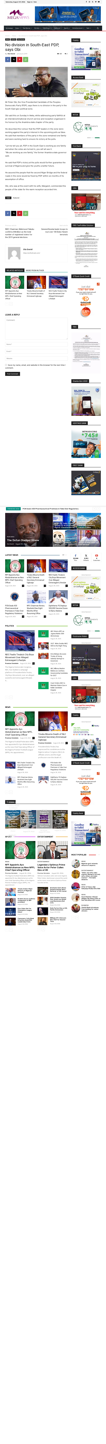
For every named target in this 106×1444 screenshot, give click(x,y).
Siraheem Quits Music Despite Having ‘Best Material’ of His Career (58, 889)
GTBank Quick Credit (81, 763)
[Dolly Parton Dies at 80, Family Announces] (42, 911)
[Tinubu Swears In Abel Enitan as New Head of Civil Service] (89, 538)
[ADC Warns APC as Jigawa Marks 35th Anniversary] (43, 633)
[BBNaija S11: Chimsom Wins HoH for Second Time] (42, 921)
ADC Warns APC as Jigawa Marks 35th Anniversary (57, 633)
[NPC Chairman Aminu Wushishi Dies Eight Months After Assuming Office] (36, 596)
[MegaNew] (19, 14)
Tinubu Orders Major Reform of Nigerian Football (25, 890)
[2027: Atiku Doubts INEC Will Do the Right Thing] (43, 646)
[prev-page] (6, 303)
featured (16, 198)
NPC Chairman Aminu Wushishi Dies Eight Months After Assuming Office (53, 509)
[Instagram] (89, 1)
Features (10, 537)
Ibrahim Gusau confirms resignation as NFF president (26, 900)
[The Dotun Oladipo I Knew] (29, 530)
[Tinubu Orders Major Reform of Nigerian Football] (10, 892)
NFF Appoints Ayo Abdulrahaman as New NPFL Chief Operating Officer (18, 732)
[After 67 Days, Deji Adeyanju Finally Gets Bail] (75, 886)
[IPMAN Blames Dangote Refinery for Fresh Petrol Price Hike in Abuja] (65, 538)
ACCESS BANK (79, 568)
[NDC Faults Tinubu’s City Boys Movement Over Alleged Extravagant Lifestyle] (58, 282)
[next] (98, 508)
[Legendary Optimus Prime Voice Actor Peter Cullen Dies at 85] (52, 850)
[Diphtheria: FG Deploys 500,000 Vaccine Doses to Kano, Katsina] (58, 596)
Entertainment (45, 837)
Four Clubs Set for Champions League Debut (25, 910)
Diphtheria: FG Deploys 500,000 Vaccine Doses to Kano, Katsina (58, 608)
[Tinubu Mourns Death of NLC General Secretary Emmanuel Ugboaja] (36, 282)
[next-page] (11, 303)
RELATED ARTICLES (15, 270)
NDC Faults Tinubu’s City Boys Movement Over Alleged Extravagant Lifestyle (19, 657)
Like (75, 555)
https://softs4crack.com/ (31, 253)
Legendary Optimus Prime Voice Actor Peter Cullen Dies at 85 (51, 867)
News (14, 36)
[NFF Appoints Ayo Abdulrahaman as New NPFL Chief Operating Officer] (14, 282)
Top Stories (21, 39)
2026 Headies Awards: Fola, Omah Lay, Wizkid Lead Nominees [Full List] (58, 900)
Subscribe (97, 555)
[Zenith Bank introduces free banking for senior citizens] (75, 908)
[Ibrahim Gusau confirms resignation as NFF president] (10, 902)
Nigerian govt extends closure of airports (89, 864)
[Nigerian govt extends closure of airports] (75, 863)
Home (7, 36)
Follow (86, 555)
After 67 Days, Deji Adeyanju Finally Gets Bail (90, 887)
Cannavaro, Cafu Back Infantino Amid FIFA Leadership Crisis (26, 920)
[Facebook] (86, 1)
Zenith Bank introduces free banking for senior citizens (90, 909)
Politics (13, 39)
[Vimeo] (95, 1)
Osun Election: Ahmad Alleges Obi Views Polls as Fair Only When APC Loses (90, 898)
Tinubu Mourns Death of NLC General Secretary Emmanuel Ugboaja (36, 293)
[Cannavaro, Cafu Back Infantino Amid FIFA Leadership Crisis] (10, 922)
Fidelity (76, 715)
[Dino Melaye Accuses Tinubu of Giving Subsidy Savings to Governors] (43, 656)
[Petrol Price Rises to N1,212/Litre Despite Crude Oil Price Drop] (60, 819)
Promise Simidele (11, 663)
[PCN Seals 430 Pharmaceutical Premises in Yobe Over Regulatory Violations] (14, 596)
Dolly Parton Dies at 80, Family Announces (58, 909)
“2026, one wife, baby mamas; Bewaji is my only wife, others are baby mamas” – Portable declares (90, 876)
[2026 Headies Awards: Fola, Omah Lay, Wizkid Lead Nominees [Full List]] (42, 901)
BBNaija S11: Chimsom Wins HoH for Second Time (58, 919)
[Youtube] (98, 1)
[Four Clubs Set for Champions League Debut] (10, 912)
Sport (8, 837)
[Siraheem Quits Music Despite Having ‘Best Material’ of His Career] (42, 891)
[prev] (94, 508)
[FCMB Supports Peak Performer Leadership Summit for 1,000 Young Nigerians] (44, 819)
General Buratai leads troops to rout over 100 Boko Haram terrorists (54, 232)
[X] (92, 1)
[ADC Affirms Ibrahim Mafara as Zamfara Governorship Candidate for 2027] (43, 671)
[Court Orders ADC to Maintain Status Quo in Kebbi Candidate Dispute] (43, 685)
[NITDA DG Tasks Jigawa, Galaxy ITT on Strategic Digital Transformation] (65, 521)
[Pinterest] (19, 59)
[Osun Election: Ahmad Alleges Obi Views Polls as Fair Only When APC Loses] (75, 897)
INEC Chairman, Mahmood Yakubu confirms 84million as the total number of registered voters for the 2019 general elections (19, 233)
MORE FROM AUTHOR (35, 270)
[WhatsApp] (25, 59)
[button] (97, 28)
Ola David (11, 54)
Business (12, 802)
